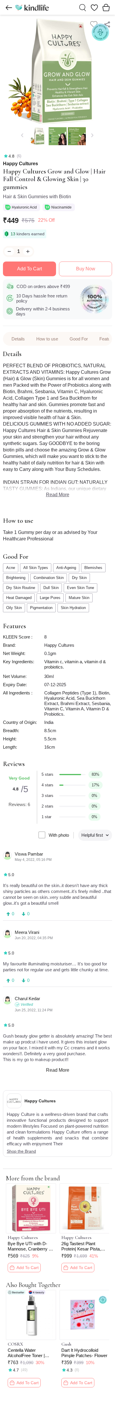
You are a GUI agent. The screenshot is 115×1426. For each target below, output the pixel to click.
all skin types (35, 567)
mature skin (79, 597)
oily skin (14, 608)
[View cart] (106, 7)
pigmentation (41, 608)
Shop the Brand (21, 1151)
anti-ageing (66, 567)
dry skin (79, 577)
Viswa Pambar (29, 853)
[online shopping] (32, 7)
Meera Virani (27, 932)
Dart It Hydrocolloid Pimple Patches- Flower (84, 1353)
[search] (82, 7)
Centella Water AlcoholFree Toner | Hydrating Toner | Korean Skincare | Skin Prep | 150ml (30, 1353)
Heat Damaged (19, 597)
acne (10, 567)
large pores (50, 597)
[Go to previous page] (9, 7)
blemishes (93, 567)
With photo (59, 835)
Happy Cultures (20, 163)
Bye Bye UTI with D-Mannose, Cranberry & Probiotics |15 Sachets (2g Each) (30, 1246)
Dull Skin (51, 587)
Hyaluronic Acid (25, 207)
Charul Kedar (27, 998)
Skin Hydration (73, 608)
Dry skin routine (20, 587)
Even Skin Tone (80, 587)
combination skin (49, 577)
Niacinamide (62, 207)
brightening (15, 577)
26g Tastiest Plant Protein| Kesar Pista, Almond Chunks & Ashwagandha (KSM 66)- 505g (81, 1246)
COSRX (15, 1344)
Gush (66, 1344)
